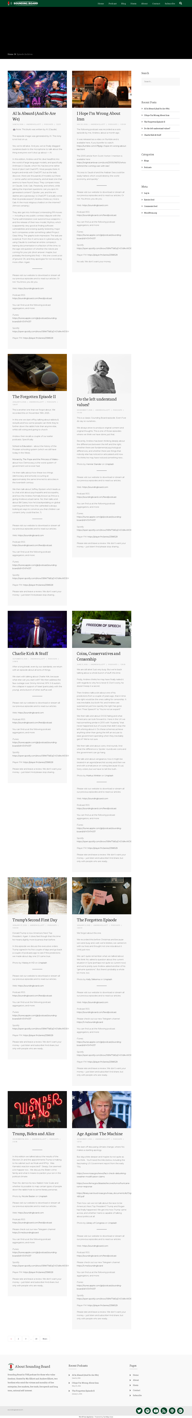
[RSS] (164, 1410)
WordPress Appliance (86, 1417)
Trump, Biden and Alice (33, 1133)
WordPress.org (150, 212)
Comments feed (150, 206)
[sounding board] (23, 2)
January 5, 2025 (83, 925)
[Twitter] (139, 1410)
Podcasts (48, 124)
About (144, 3)
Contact (156, 3)
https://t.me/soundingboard (90, 1022)
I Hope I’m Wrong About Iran (98, 116)
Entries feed (149, 199)
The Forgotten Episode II (34, 396)
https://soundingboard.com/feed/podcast (32, 298)
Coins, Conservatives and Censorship (98, 656)
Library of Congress (95, 1223)
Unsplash (109, 464)
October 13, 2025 (20, 659)
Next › (45, 1338)
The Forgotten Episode (97, 920)
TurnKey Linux (108, 1417)
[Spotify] (147, 1410)
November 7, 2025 (84, 410)
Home (101, 3)
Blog (123, 3)
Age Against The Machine (100, 1133)
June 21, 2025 (82, 664)
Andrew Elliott (33, 124)
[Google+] (180, 1410)
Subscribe (170, 3)
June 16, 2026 (18, 124)
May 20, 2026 (82, 124)
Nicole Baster (28, 1196)
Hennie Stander (93, 464)
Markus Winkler (93, 775)
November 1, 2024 (84, 1139)
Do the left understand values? (97, 401)
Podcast (113, 3)
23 (36, 1338)
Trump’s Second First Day (34, 920)
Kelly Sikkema (93, 979)
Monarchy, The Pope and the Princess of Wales (35, 459)
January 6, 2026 (19, 402)
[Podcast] (172, 1410)
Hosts (133, 3)
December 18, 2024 (21, 1139)
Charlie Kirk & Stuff (30, 653)
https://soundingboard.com (31, 288)
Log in (146, 193)
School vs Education (22, 446)
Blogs (146, 160)
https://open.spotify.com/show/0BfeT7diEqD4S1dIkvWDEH (40, 331)
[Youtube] (155, 1410)
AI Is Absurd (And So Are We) (34, 116)
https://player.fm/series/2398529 (38, 338)
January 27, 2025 (20, 925)
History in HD (28, 963)
